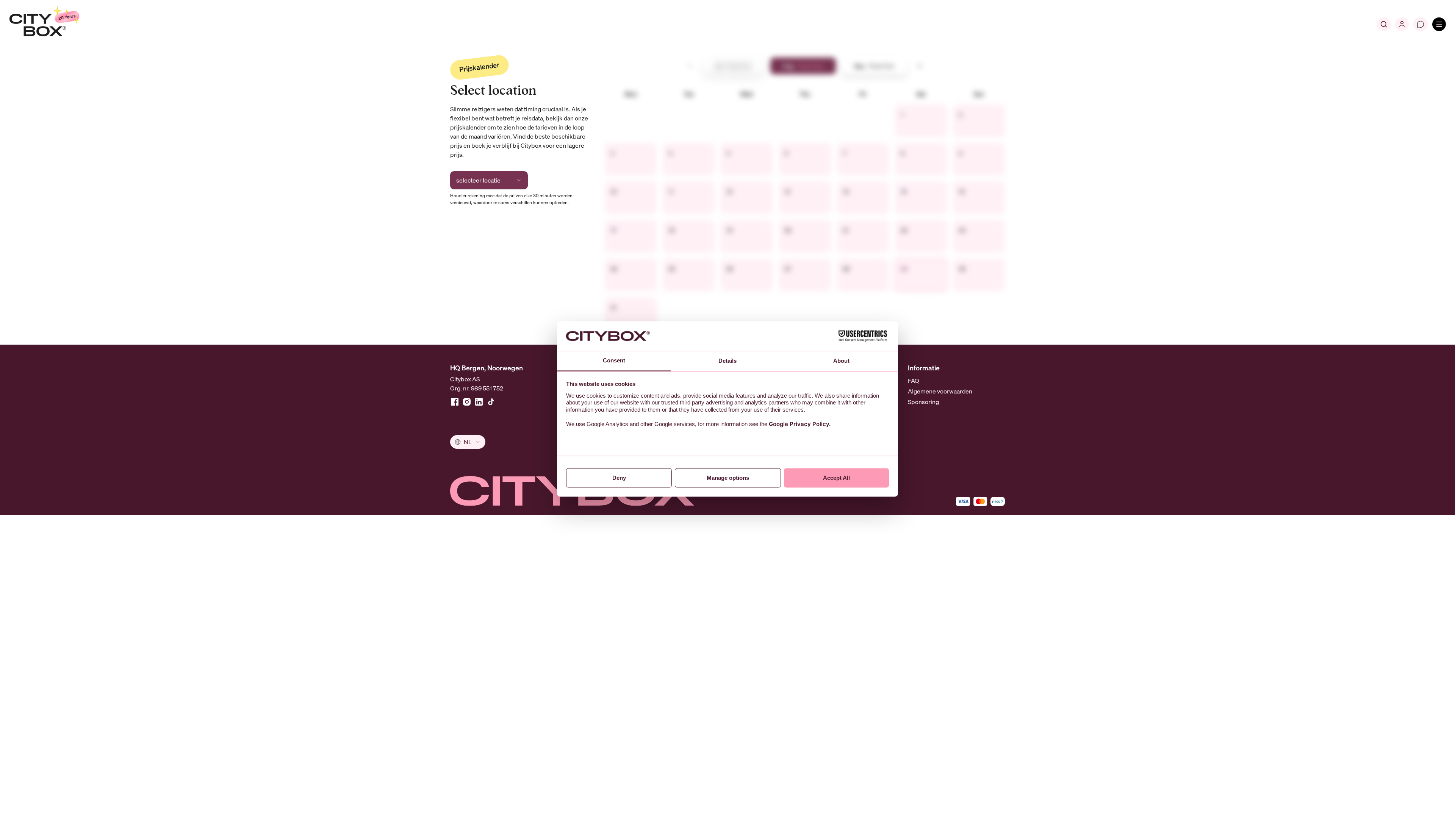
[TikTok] (491, 401)
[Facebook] (454, 401)
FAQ (913, 380)
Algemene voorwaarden (940, 391)
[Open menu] (1439, 24)
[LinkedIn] (478, 401)
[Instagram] (466, 401)
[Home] (62, 24)
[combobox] (489, 180)
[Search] (1384, 24)
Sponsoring (923, 402)
